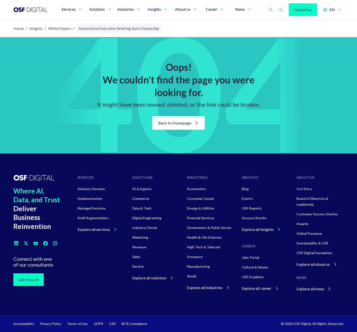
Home (18, 28)
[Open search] (270, 9)
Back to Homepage (174, 123)
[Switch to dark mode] (281, 9)
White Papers (59, 28)
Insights (36, 28)
